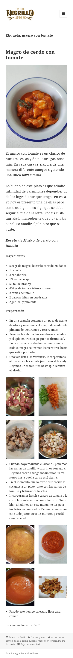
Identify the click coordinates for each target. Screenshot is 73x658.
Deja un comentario (30, 644)
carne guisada (29, 640)
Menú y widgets (63, 17)
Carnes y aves (38, 637)
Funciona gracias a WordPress (22, 653)
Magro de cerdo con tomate (30, 54)
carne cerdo (57, 637)
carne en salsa (13, 640)
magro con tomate (47, 640)
